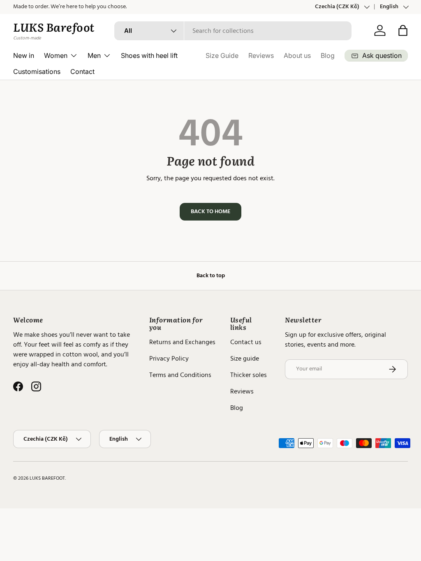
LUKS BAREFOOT (47, 478)
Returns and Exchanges (182, 342)
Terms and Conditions (180, 374)
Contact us (245, 342)
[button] (403, 30)
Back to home (210, 211)
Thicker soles (248, 374)
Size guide (244, 358)
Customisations (36, 71)
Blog (328, 55)
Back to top (211, 275)
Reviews (261, 55)
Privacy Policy (169, 358)
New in (23, 55)
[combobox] (233, 30)
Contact (82, 71)
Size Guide (222, 55)
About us (297, 55)
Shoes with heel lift (149, 55)
